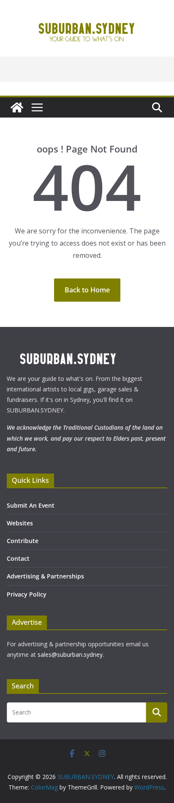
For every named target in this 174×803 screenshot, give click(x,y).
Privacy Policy (26, 594)
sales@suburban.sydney (70, 654)
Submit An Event (30, 505)
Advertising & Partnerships (45, 576)
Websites (20, 523)
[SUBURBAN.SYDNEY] (17, 107)
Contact (18, 558)
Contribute (22, 541)
